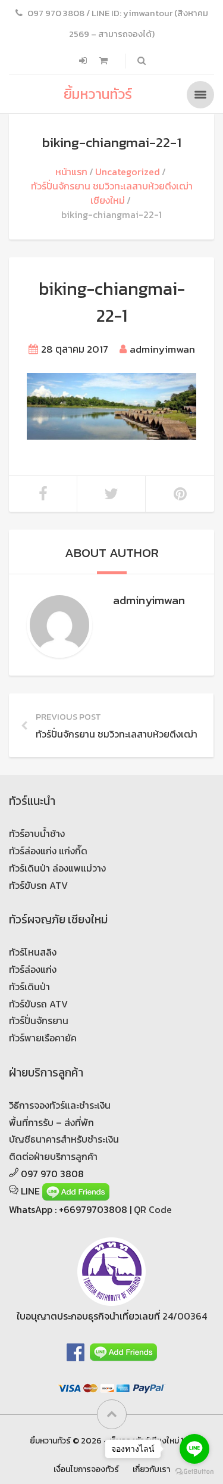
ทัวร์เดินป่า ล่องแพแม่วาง (57, 868)
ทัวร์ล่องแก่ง (32, 969)
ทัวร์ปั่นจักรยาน (38, 1020)
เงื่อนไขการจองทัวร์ (86, 1469)
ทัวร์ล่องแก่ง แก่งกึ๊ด (48, 851)
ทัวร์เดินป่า (29, 986)
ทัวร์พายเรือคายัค (43, 1038)
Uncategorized (127, 171)
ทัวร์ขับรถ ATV (38, 885)
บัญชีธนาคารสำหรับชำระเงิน (64, 1139)
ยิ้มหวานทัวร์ (98, 93)
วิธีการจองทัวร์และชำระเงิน (60, 1105)
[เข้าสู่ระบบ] (84, 60)
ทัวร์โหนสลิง (32, 952)
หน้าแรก (71, 171)
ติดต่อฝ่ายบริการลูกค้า (53, 1156)
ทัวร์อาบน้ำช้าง (37, 833)
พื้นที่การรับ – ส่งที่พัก (51, 1122)
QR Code (153, 1209)
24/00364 (184, 1316)
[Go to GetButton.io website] (194, 1472)
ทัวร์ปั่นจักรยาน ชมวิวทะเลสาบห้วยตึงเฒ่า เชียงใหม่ (112, 193)
